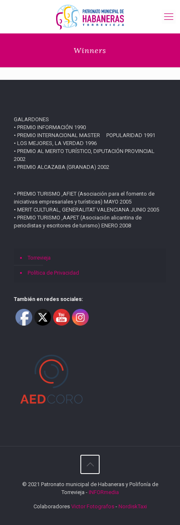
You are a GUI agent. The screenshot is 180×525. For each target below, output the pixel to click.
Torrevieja (39, 258)
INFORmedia (104, 492)
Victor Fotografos (92, 506)
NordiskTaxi (132, 506)
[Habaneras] (90, 16)
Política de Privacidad (53, 273)
